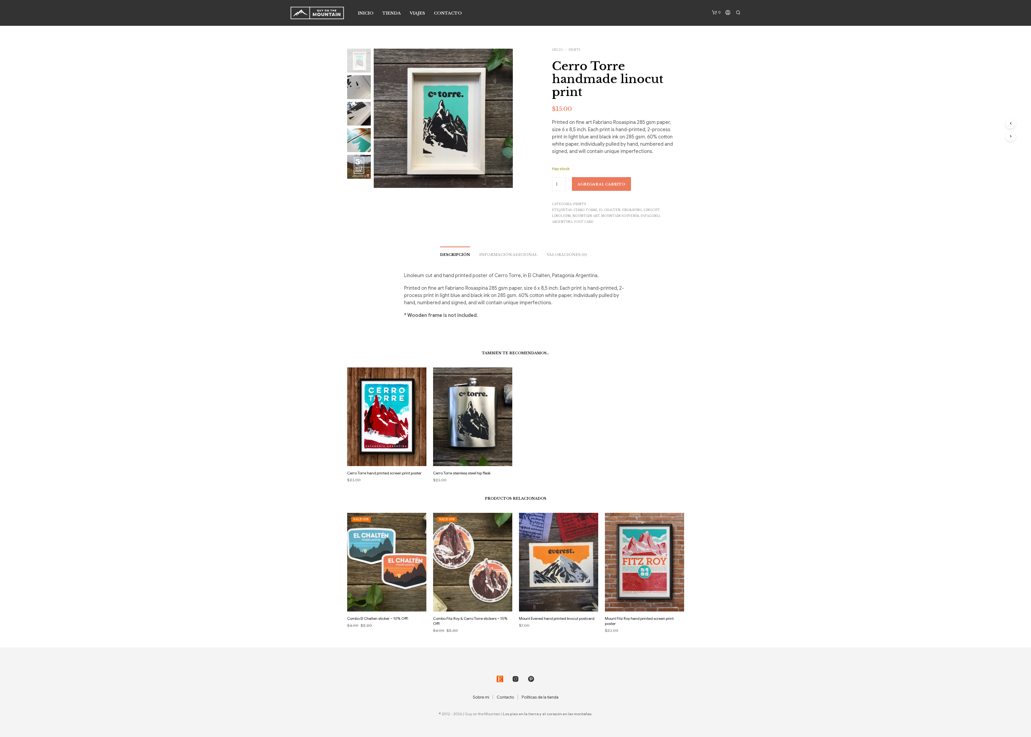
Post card (583, 222)
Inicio (365, 13)
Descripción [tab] (455, 254)
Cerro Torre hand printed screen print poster (384, 472)
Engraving (632, 210)
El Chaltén (609, 210)
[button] (716, 12)
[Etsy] (500, 679)
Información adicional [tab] (508, 254)
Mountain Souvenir (620, 216)
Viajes (417, 13)
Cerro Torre (585, 210)
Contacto (448, 13)
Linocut (651, 210)
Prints (574, 50)
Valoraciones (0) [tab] (567, 254)
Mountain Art (586, 216)
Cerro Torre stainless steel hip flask (462, 472)
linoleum (561, 216)
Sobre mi (481, 697)
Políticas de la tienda (540, 697)
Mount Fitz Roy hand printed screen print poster (639, 621)
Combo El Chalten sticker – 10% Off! (377, 618)
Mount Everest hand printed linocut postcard (556, 618)
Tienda (391, 13)
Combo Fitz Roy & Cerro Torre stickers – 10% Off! (470, 621)
